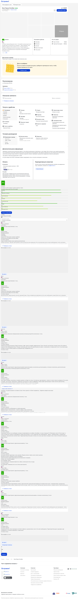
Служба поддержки (35, 571)
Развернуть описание (9, 100)
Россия (7, 559)
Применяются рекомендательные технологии (34, 598)
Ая (11, 559)
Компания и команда (24, 569)
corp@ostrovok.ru (51, 165)
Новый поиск (18, 4)
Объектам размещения (58, 569)
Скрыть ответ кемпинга (6, 388)
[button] (14, 25)
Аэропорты (5, 86)
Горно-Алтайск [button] (7, 88)
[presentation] (34, 219)
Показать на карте (14, 9)
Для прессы (22, 575)
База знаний (33, 569)
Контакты (22, 571)
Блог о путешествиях (35, 573)
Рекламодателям (57, 577)
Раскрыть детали (5, 232)
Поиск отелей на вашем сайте (60, 575)
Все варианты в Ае (7, 4)
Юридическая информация (36, 577)
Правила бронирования (35, 579)
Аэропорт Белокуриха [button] (8, 89)
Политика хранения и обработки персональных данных (12, 598)
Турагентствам (56, 571)
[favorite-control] (54, 10)
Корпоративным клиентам (59, 573)
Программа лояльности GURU (37, 582)
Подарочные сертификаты (36, 584)
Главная (2, 559)
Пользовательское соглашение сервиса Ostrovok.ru (41, 580)
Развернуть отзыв (7, 245)
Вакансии (22, 573)
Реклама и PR (56, 579)
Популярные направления (36, 575)
